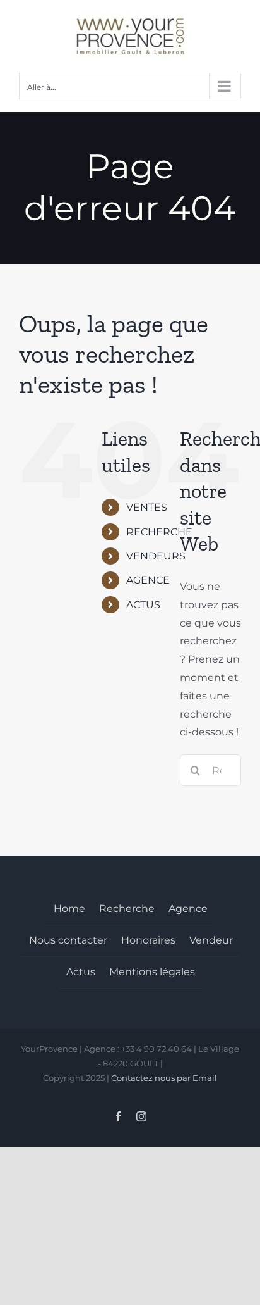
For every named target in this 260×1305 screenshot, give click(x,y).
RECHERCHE (159, 532)
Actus (80, 972)
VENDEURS (156, 556)
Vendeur (211, 940)
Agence (188, 908)
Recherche (127, 908)
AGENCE (148, 580)
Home (69, 908)
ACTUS (143, 605)
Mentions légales (152, 972)
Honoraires (148, 940)
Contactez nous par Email (164, 1078)
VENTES (146, 507)
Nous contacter (68, 940)
